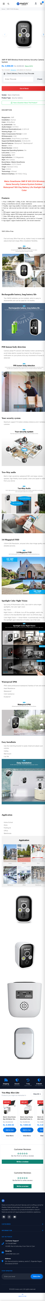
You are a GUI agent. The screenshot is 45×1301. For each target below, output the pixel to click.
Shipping (13, 70)
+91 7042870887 (10, 1243)
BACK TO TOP (22, 1296)
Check (39, 79)
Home (3, 9)
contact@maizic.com (12, 1254)
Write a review (22, 1162)
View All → (37, 1094)
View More (10, 1136)
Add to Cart (10, 1130)
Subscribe (36, 1276)
